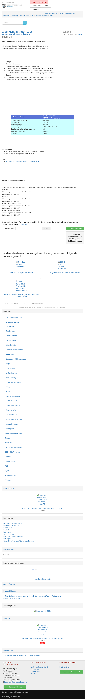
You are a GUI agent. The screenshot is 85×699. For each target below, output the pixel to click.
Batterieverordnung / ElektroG (13, 536)
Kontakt (6, 530)
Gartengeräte (9, 429)
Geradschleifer (10, 340)
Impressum (7, 532)
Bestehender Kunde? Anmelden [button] (72, 672)
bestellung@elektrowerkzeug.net (15, 682)
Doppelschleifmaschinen (14, 350)
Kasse (47, 6)
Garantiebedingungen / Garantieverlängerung (19, 541)
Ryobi (7, 470)
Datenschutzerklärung (11, 525)
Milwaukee (9, 443)
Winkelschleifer (10, 345)
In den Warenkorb (75, 228)
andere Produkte (9, 584)
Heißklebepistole (11, 401)
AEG (6, 466)
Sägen (8, 363)
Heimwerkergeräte (11, 424)
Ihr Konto (36, 9)
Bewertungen (9, 228)
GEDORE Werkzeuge (12, 452)
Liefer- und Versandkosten (12, 523)
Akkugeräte (9, 326)
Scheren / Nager (11, 377)
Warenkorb (37, 6)
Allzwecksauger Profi (12, 396)
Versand (80, 34)
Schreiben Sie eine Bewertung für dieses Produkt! (22, 655)
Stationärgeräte (11, 373)
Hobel (7, 391)
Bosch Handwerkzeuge (13, 419)
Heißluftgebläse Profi (13, 382)
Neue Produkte (8, 488)
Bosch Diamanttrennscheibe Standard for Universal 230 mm (42, 638)
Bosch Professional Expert (14, 317)
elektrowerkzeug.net (21, 692)
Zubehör (8, 438)
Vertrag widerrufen (40, 2)
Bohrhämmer (10, 331)
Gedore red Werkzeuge (13, 447)
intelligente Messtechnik (13, 433)
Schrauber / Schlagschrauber (15, 359)
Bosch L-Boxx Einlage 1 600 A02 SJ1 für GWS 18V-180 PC (42, 508)
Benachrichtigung (9, 591)
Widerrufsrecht (8, 534)
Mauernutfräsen (11, 415)
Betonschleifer (10, 410)
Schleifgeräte (10, 368)
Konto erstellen (64, 667)
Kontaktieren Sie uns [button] (15, 687)
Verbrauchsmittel (11, 475)
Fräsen (8, 387)
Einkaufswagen (8, 549)
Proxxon (8, 480)
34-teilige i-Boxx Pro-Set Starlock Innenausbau (63, 272)
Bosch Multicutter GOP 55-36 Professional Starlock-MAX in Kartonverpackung (46, 307)
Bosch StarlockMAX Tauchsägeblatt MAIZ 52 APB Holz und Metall (21, 295)
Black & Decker (10, 461)
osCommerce (15, 697)
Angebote (6, 618)
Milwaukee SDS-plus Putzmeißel (21, 272)
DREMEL (8, 456)
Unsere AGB (7, 527)
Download (23, 224)
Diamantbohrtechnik (12, 405)
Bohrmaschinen (11, 336)
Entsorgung (7, 539)
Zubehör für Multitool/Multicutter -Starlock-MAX (22, 161)
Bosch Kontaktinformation (42, 579)
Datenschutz (35, 669)
